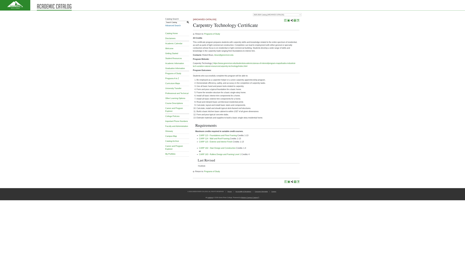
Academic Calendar (173, 43)
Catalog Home (171, 33)
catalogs (210, 197)
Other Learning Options (175, 98)
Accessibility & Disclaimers (243, 191)
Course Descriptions (174, 103)
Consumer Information (261, 191)
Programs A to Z (172, 78)
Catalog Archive (172, 141)
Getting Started (171, 53)
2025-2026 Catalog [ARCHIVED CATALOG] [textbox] (269, 15)
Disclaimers (170, 38)
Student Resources (173, 58)
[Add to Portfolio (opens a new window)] (288, 20)
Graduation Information (175, 68)
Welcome (169, 48)
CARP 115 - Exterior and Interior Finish (215, 142)
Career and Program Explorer (174, 109)
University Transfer (173, 88)
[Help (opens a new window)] (298, 20)
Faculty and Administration (176, 126)
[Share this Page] (291, 20)
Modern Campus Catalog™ (250, 197)
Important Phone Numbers (176, 121)
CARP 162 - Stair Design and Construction (217, 148)
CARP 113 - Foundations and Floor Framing (218, 135)
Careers (273, 191)
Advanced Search (173, 26)
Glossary (169, 131)
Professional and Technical (177, 93)
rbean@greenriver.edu (223, 55)
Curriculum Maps (172, 83)
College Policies (172, 116)
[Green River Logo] (15, 5)
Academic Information (174, 63)
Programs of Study (173, 73)
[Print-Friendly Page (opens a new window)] (295, 20)
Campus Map (171, 136)
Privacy (230, 191)
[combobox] (277, 14)
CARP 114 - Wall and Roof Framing (214, 139)
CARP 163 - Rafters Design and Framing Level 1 (220, 154)
